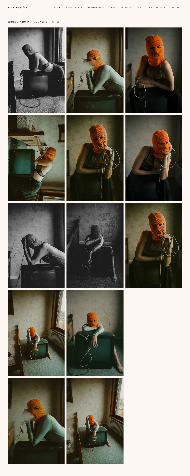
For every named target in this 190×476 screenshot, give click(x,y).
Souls (12, 22)
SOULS (55, 7)
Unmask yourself (46, 22)
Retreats (126, 8)
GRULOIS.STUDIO (157, 8)
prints (140, 8)
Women (24, 22)
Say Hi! (176, 8)
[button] (56, 7)
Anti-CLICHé (72, 7)
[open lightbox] (36, 70)
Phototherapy (96, 8)
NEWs (112, 8)
